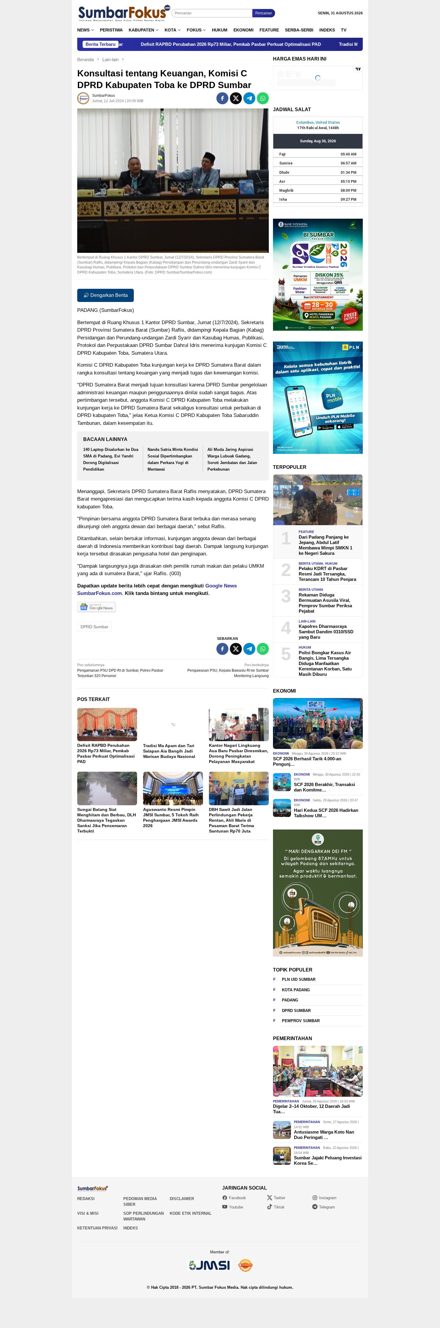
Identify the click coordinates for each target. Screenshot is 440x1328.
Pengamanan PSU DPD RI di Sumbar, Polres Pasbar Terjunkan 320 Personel (120, 670)
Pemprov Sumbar (301, 1021)
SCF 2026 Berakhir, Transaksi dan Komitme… (324, 787)
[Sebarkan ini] (222, 98)
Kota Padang (296, 990)
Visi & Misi (87, 1213)
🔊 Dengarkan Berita (105, 295)
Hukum (331, 563)
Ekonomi (281, 753)
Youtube (236, 1207)
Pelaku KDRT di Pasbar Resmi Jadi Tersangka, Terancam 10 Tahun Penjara (327, 574)
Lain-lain (307, 621)
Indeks (130, 1228)
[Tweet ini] (236, 98)
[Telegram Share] (249, 98)
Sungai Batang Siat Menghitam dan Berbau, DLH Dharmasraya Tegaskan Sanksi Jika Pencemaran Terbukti (106, 820)
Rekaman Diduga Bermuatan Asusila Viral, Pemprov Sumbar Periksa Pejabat (325, 603)
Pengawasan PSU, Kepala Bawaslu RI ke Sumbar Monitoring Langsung (228, 670)
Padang (290, 1000)
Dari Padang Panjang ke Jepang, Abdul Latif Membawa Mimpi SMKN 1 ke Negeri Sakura (325, 545)
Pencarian (263, 13)
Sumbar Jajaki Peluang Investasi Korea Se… (328, 1160)
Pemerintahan (286, 1101)
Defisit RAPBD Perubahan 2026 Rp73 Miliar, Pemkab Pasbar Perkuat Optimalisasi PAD (136, 44)
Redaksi (86, 1198)
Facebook (237, 1198)
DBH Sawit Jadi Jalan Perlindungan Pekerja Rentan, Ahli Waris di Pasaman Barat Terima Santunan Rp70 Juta (231, 820)
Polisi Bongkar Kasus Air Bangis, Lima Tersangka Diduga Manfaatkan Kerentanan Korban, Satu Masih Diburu (325, 663)
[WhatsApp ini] (263, 98)
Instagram (327, 1198)
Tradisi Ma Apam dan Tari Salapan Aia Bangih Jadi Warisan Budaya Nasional (323, 44)
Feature (306, 532)
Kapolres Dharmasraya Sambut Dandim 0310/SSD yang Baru (326, 632)
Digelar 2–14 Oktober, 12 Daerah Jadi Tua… (311, 1109)
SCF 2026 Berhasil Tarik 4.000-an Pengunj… (307, 761)
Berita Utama (311, 563)
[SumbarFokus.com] (124, 13)
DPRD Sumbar (94, 626)
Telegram (327, 1207)
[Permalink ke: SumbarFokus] (83, 98)
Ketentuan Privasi (97, 1228)
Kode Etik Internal (191, 1213)
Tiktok (279, 1207)
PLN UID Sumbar (298, 979)
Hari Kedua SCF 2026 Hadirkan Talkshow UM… (326, 813)
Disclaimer (182, 1198)
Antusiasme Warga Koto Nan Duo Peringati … (324, 1134)
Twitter (279, 1198)
